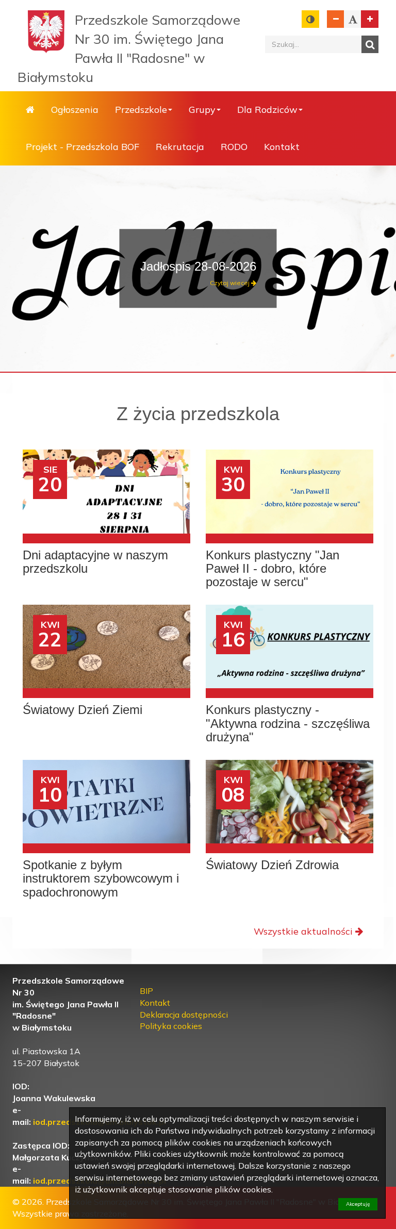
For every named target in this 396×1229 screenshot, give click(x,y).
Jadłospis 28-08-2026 (198, 266)
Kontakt (282, 147)
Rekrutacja (180, 147)
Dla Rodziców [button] (267, 109)
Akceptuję (358, 1204)
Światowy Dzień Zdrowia (272, 865)
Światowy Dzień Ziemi (82, 710)
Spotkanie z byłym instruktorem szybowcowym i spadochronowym (101, 878)
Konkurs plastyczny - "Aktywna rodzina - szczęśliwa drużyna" (288, 723)
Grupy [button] (202, 109)
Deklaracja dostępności (184, 1014)
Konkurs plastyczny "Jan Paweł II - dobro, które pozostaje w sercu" (272, 569)
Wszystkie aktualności (303, 931)
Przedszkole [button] (141, 109)
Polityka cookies (171, 1026)
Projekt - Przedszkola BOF (82, 147)
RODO (234, 147)
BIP (146, 991)
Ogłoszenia (74, 109)
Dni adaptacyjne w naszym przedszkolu (95, 562)
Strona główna (30, 109)
